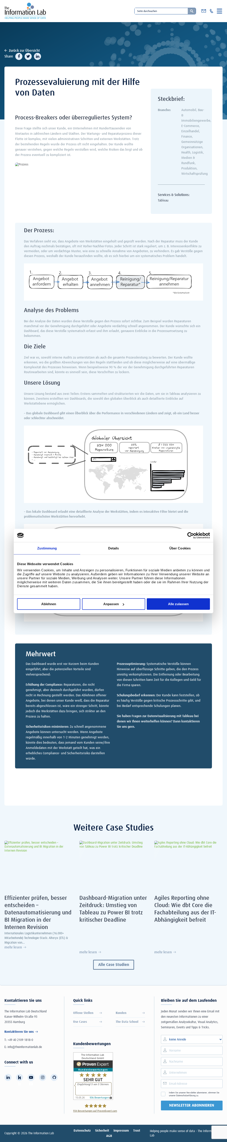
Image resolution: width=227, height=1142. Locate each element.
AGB (109, 1136)
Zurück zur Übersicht (24, 50)
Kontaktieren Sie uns (19, 1031)
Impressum (121, 1130)
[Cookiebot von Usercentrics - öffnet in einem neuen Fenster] (190, 535)
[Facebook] (18, 56)
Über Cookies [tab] (180, 548)
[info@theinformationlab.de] (204, 11)
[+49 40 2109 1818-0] (211, 11)
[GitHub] (54, 1077)
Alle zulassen (178, 604)
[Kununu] (19, 1077)
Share (8, 56)
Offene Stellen (83, 1013)
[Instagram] (42, 1077)
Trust (136, 1130)
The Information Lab (41, 1133)
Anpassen (111, 604)
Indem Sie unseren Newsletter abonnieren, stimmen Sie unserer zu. (194, 1094)
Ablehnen (48, 604)
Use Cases (80, 1021)
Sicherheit (102, 1130)
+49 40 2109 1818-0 (20, 1040)
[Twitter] (28, 56)
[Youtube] (31, 1077)
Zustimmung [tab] (47, 548)
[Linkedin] (37, 56)
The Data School (127, 1021)
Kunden (121, 1013)
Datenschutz (82, 1130)
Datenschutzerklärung (186, 1095)
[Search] (192, 11)
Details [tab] (113, 548)
